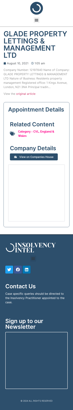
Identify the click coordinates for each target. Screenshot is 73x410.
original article (25, 94)
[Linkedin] (26, 270)
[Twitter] (9, 270)
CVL (36, 131)
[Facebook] (18, 270)
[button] (37, 20)
